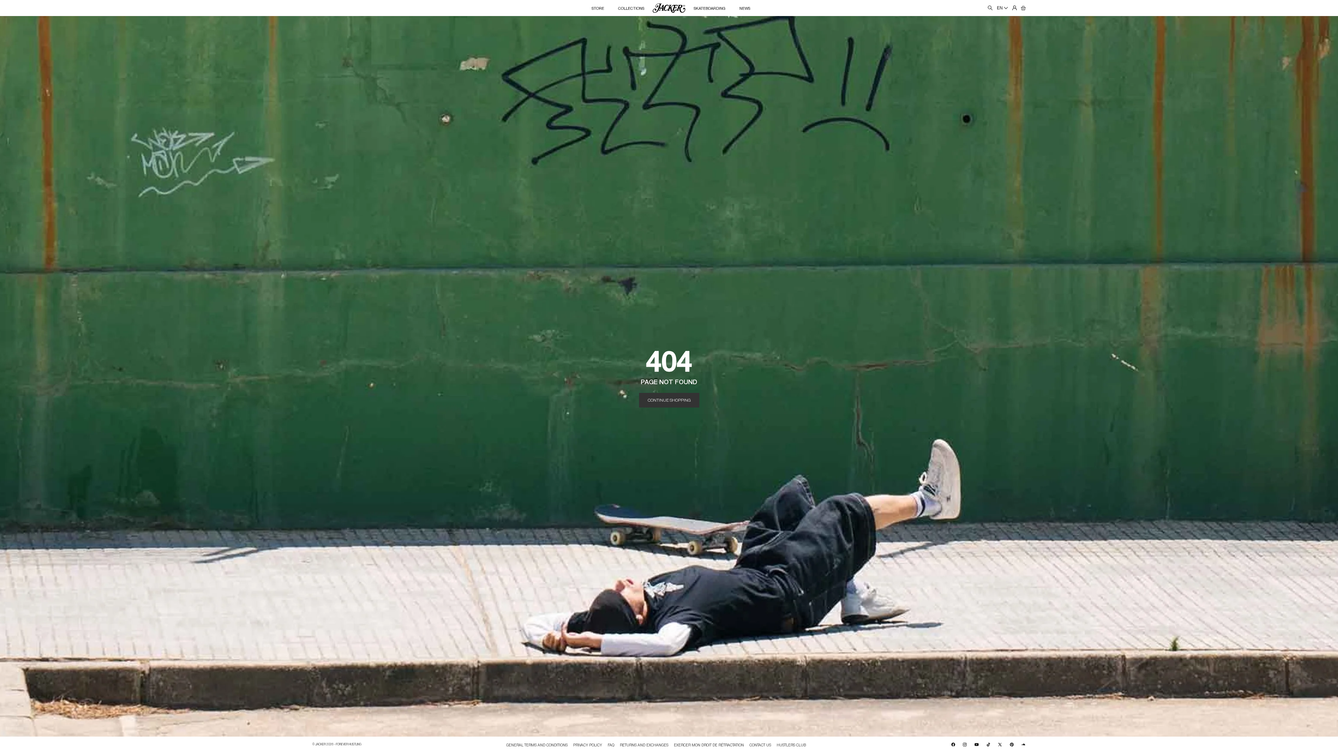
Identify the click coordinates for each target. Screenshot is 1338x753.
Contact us (760, 744)
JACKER (320, 744)
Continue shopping (669, 400)
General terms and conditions (537, 744)
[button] (1023, 8)
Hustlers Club (791, 744)
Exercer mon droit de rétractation (709, 744)
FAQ (611, 744)
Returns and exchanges (644, 744)
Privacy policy (587, 744)
